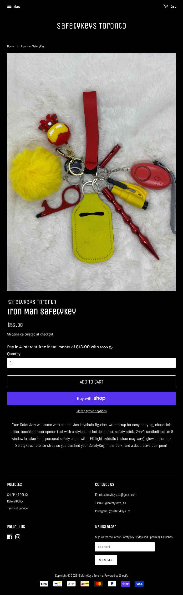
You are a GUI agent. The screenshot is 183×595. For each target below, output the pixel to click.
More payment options (91, 411)
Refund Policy (15, 501)
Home (10, 46)
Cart (173, 6)
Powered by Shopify (116, 575)
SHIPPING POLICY (18, 494)
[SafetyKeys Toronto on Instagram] (17, 538)
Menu (16, 6)
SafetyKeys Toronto (91, 26)
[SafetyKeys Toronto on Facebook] (10, 538)
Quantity (13, 353)
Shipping (13, 334)
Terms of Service (17, 508)
